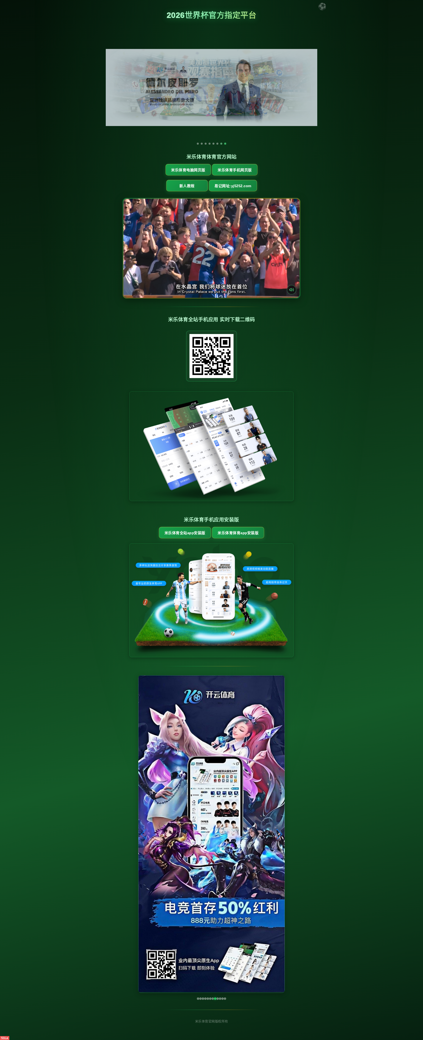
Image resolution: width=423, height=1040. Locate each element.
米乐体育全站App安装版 (184, 533)
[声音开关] (291, 289)
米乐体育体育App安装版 (238, 533)
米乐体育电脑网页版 (188, 170)
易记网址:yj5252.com (232, 186)
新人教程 (187, 186)
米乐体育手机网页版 (235, 170)
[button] (144, 834)
